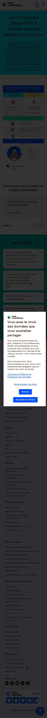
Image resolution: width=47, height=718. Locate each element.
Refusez (25, 391)
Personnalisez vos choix (25, 384)
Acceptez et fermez (25, 399)
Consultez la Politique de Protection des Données (19, 375)
